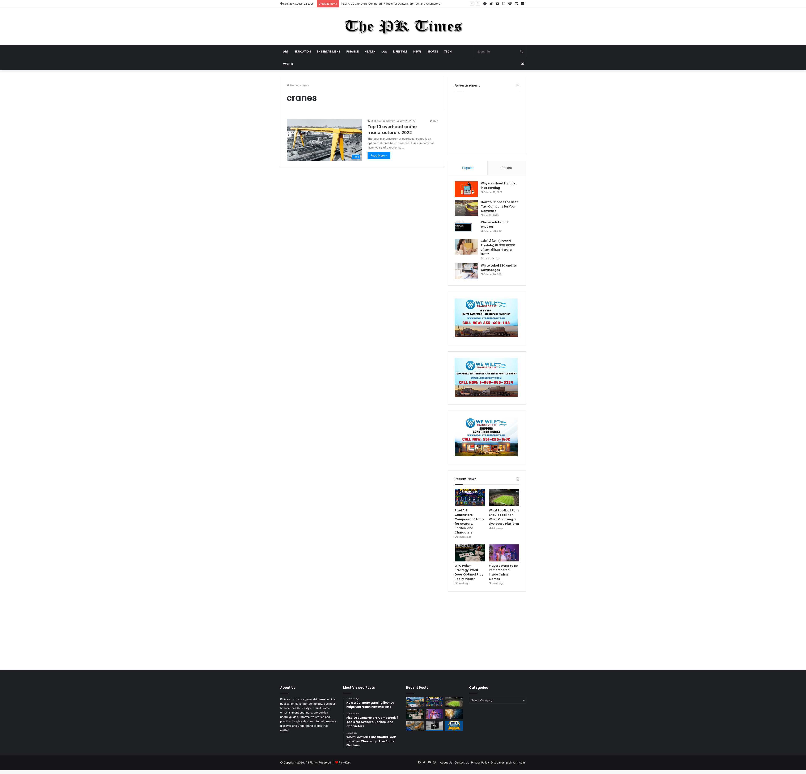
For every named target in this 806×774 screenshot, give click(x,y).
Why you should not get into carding (499, 185)
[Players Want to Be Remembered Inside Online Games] (504, 553)
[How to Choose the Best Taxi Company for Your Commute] (466, 208)
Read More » (379, 155)
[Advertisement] (487, 121)
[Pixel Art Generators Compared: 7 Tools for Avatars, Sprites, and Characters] (470, 497)
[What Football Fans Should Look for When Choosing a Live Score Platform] (504, 497)
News (417, 51)
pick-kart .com (515, 762)
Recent (506, 168)
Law (384, 51)
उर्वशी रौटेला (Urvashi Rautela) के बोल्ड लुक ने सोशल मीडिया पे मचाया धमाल (498, 247)
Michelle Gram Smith (383, 120)
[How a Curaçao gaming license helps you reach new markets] (415, 702)
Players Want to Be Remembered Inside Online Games (503, 572)
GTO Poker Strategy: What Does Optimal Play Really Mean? (469, 572)
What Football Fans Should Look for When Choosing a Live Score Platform (504, 517)
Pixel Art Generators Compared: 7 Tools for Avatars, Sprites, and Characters (469, 521)
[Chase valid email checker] (466, 228)
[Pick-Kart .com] (403, 26)
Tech (448, 51)
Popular (468, 168)
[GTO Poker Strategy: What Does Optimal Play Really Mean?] (470, 553)
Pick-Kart (344, 762)
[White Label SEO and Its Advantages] (466, 271)
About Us (446, 762)
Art (286, 51)
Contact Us (461, 762)
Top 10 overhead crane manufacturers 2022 (392, 129)
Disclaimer (497, 762)
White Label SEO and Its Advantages (499, 267)
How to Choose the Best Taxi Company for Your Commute (499, 206)
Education (302, 51)
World (288, 64)
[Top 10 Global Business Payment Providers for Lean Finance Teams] (454, 714)
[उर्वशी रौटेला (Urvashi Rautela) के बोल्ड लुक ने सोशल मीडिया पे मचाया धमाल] (466, 247)
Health (370, 51)
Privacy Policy (480, 762)
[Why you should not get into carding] (466, 189)
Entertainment (328, 51)
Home (293, 85)
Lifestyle (400, 51)
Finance (352, 51)
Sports (432, 51)
